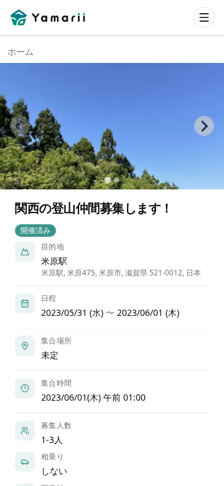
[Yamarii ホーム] (49, 17)
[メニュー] (204, 17)
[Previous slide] (20, 126)
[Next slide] (204, 126)
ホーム (20, 51)
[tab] (107, 179)
